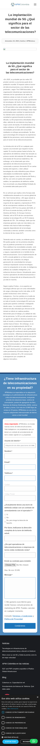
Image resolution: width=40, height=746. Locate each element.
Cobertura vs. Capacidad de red (13, 682)
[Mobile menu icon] (35, 4)
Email (7, 462)
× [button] (37, 697)
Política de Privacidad (13, 619)
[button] (34, 741)
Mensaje (8, 575)
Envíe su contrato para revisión (17, 561)
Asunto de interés (12, 441)
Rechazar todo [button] (29, 742)
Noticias (5, 643)
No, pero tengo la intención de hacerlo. (17, 521)
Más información (12, 709)
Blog (4, 677)
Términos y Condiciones (22, 616)
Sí (7, 514)
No (7, 517)
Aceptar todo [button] (10, 742)
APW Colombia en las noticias (15, 664)
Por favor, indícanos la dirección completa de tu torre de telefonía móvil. (18, 530)
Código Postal (9, 494)
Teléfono (8, 473)
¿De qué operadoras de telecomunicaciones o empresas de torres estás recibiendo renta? (19, 547)
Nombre (8, 451)
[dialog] (20, 720)
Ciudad (7, 484)
